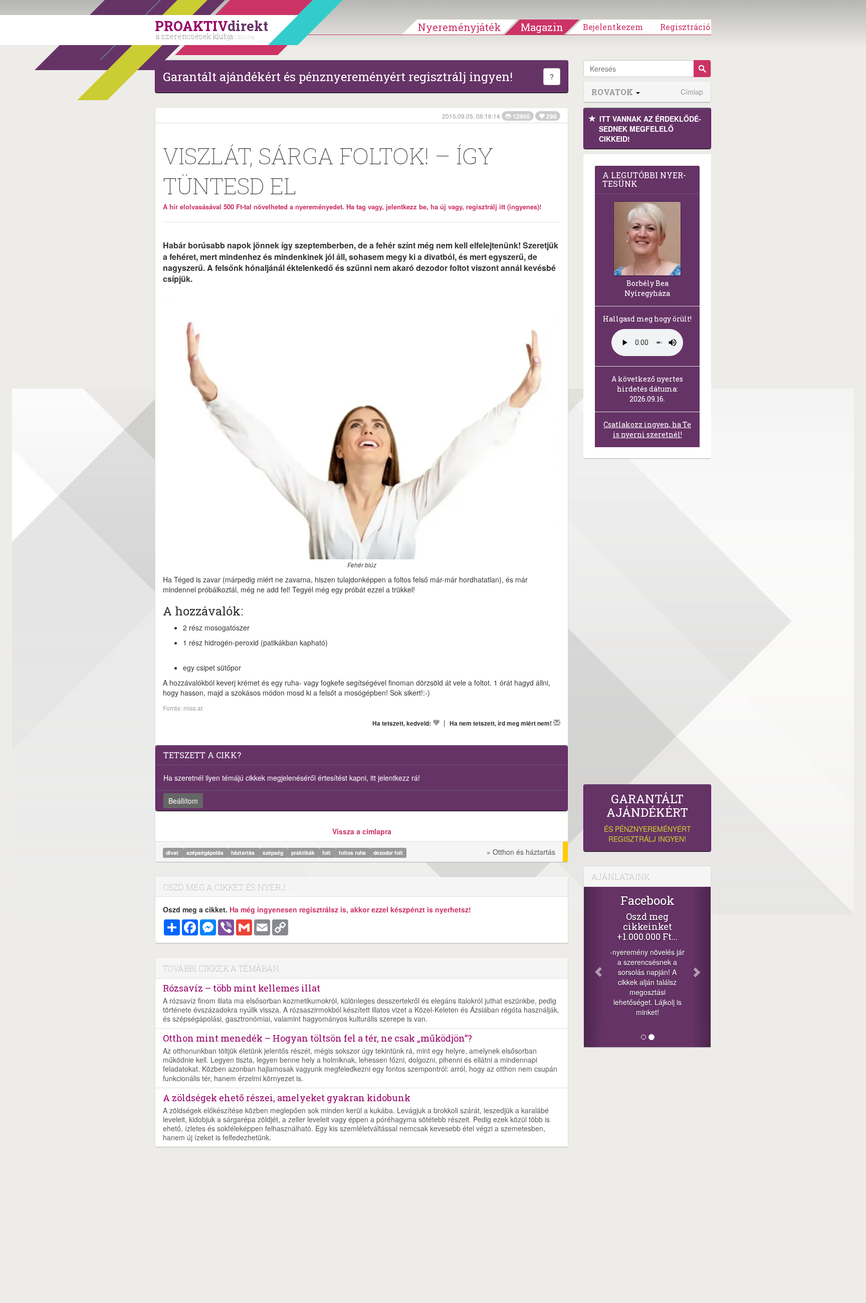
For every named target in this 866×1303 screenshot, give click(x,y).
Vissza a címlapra (361, 831)
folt (327, 852)
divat (173, 852)
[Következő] (701, 967)
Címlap (692, 92)
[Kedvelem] (436, 722)
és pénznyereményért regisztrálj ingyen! (647, 818)
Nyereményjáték (459, 27)
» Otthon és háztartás (521, 852)
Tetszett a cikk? (202, 755)
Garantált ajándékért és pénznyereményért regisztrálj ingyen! (338, 77)
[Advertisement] (647, 624)
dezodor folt (388, 852)
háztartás (243, 852)
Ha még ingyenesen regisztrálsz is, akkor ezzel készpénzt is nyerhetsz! (350, 909)
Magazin (542, 27)
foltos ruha (353, 852)
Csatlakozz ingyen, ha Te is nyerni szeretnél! (647, 429)
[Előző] (593, 967)
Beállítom (183, 801)
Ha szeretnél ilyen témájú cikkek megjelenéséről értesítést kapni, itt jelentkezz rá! (291, 778)
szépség (274, 852)
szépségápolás (205, 852)
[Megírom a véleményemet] (556, 722)
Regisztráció (685, 27)
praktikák (303, 852)
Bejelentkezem (613, 27)
